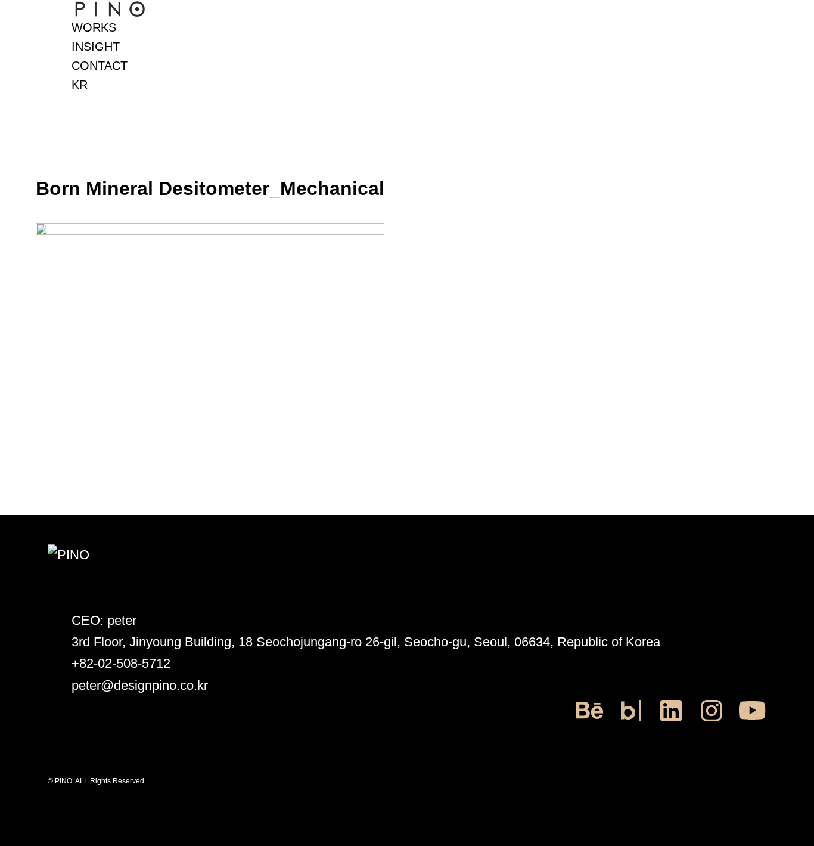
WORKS (94, 27)
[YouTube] (752, 721)
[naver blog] (630, 721)
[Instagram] (711, 721)
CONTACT (100, 65)
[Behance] (590, 721)
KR (80, 84)
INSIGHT (96, 46)
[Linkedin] (671, 721)
